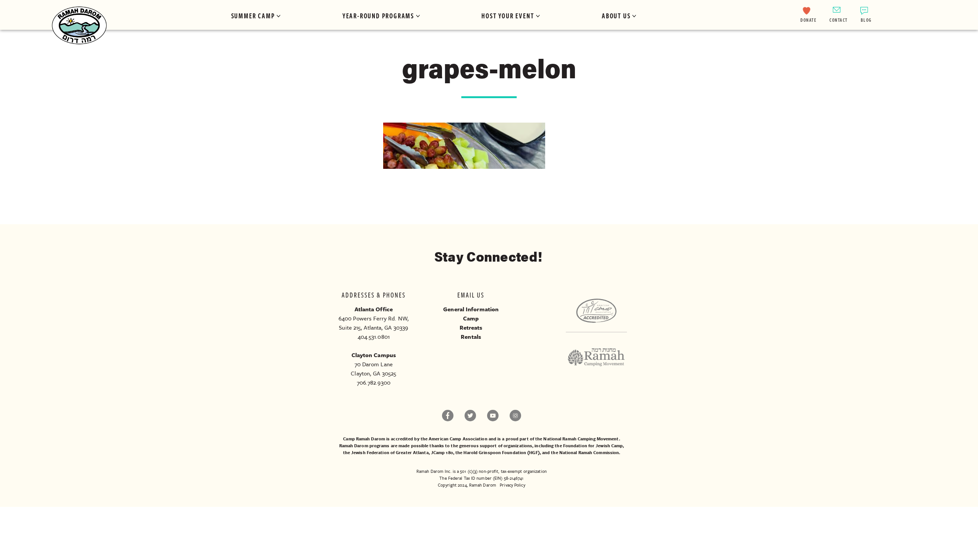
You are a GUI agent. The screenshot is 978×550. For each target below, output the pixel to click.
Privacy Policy (512, 485)
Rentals (471, 336)
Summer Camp (253, 16)
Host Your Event (507, 16)
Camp (471, 318)
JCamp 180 (442, 452)
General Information (471, 309)
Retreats (471, 327)
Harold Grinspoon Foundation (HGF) (501, 452)
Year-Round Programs (378, 16)
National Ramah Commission (589, 452)
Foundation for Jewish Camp (593, 445)
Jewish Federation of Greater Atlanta (390, 452)
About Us (616, 16)
